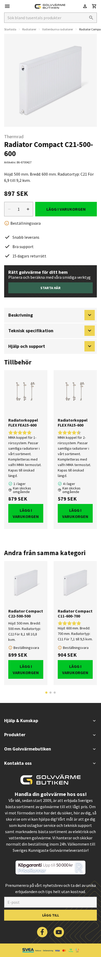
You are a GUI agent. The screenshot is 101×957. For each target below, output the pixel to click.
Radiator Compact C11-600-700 (75, 614)
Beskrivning (20, 315)
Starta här (50, 287)
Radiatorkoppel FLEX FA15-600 (73, 423)
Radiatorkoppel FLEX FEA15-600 (23, 423)
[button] (94, 6)
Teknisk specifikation (30, 331)
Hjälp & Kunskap (21, 720)
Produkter (14, 734)
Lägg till (50, 915)
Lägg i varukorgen (66, 209)
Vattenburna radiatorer (57, 29)
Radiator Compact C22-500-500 (25, 614)
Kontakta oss (18, 763)
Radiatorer (29, 29)
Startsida (10, 29)
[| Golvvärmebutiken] (50, 6)
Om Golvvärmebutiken (27, 749)
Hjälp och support (26, 346)
